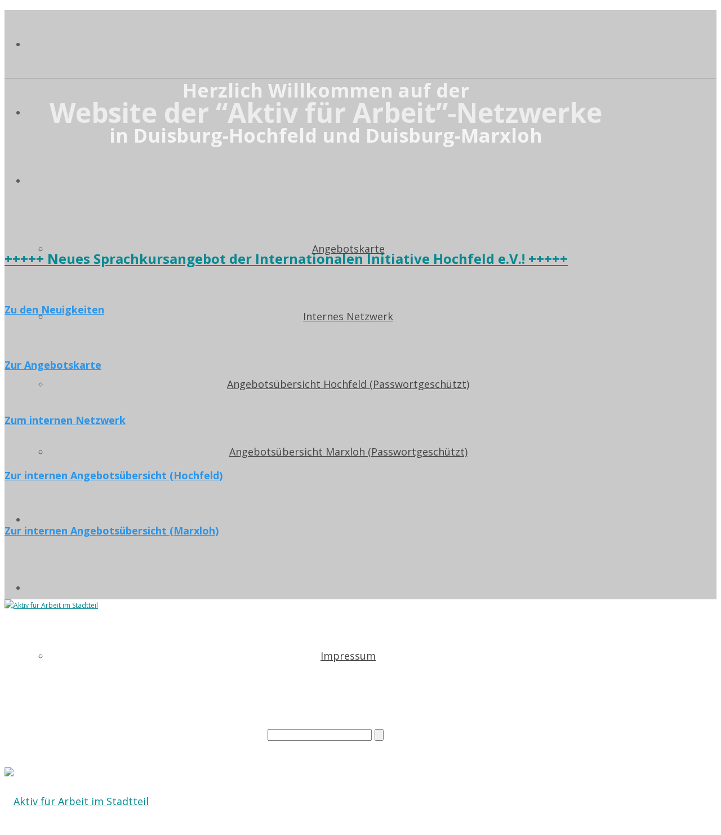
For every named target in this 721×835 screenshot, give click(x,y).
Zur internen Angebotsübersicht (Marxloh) (112, 530)
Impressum (348, 655)
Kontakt (336, 588)
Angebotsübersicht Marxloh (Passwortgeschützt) (348, 451)
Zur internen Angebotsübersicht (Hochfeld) (113, 475)
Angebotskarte (348, 248)
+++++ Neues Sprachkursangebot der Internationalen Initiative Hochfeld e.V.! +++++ (286, 258)
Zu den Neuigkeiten (54, 309)
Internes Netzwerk (348, 316)
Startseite (337, 44)
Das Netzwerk (337, 181)
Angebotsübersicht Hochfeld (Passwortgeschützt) (348, 384)
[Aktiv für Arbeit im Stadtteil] (77, 801)
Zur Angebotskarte (53, 365)
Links (337, 520)
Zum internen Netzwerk (65, 420)
